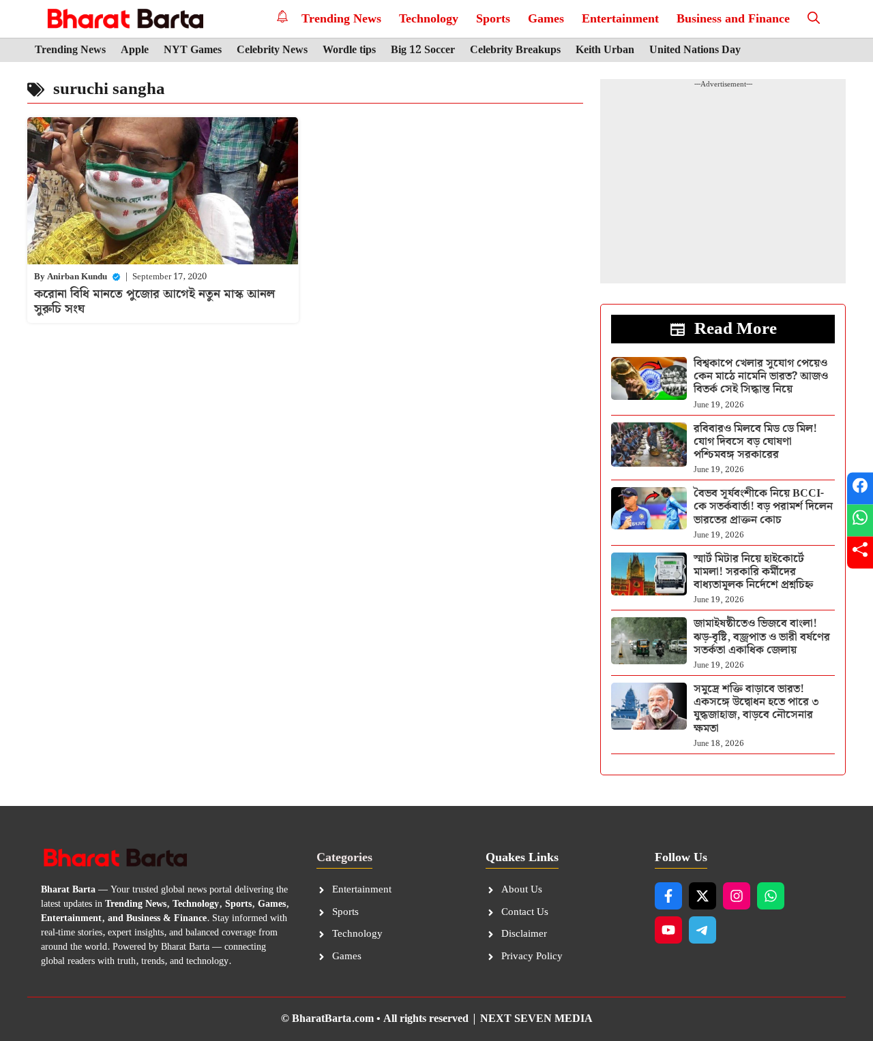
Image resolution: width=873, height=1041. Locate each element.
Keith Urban (605, 50)
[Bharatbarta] (123, 18)
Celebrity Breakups (515, 50)
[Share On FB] (860, 489)
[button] (814, 18)
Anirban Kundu (77, 277)
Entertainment (620, 19)
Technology (428, 19)
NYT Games (193, 50)
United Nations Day (695, 50)
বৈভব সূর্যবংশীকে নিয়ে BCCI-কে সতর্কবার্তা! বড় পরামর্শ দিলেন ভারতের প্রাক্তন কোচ (763, 506)
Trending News (341, 19)
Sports (493, 19)
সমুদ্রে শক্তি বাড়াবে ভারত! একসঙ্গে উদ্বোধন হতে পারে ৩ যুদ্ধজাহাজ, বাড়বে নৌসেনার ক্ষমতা (756, 709)
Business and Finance (733, 19)
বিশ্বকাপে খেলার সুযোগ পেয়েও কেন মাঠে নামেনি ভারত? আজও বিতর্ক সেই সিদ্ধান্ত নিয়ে (761, 376)
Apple (135, 50)
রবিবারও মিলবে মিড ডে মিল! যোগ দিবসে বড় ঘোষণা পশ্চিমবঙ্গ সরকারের (755, 441)
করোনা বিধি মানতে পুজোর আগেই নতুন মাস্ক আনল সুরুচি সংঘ (154, 301)
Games (546, 19)
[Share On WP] (860, 521)
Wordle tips (349, 50)
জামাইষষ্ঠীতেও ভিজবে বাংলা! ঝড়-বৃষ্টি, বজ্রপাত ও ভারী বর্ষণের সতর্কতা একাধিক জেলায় (762, 636)
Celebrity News (272, 50)
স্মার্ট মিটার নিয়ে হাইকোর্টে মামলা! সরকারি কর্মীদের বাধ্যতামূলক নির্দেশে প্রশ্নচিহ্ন (753, 571)
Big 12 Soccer (423, 50)
